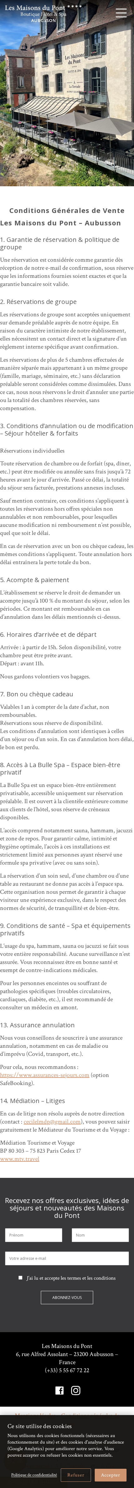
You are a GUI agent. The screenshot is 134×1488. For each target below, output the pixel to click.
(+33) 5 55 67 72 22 (67, 1370)
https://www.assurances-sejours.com (44, 1075)
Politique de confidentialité (34, 1475)
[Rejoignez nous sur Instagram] (76, 1390)
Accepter (110, 1475)
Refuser (75, 1475)
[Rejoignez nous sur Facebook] (59, 1390)
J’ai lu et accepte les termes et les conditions (71, 1278)
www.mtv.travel (19, 1159)
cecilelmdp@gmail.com (52, 1122)
